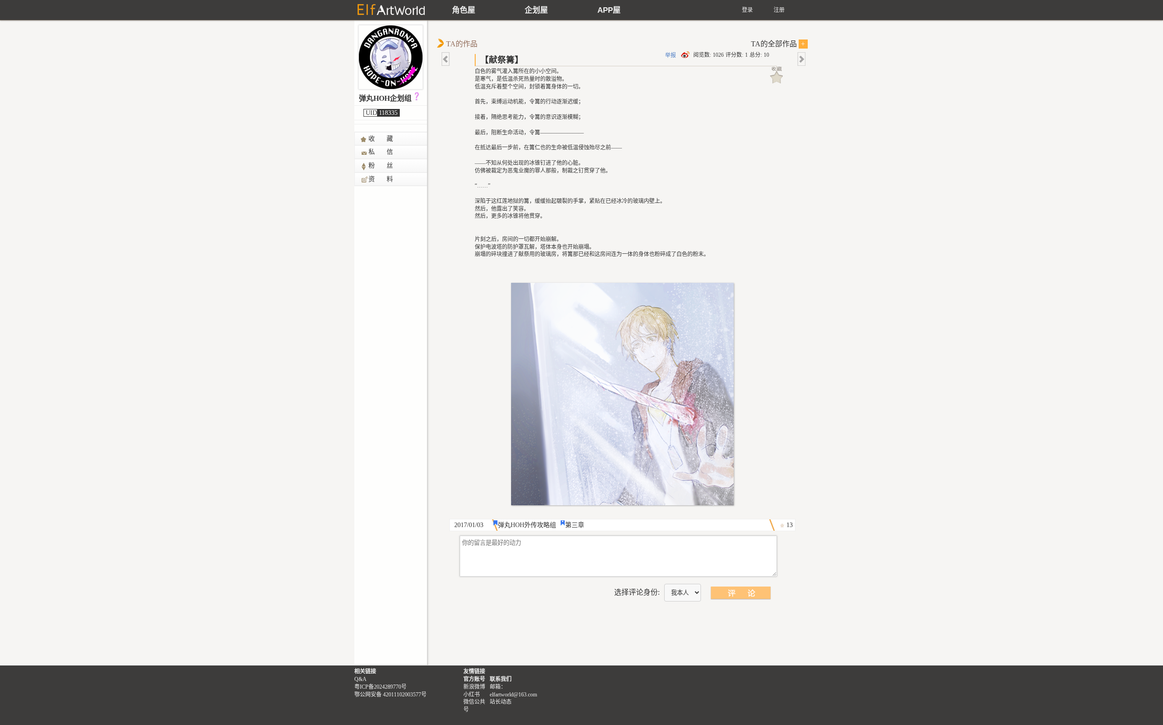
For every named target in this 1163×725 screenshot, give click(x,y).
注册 (779, 10)
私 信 (381, 151)
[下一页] (800, 59)
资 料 (381, 179)
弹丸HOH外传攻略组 (527, 525)
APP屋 (609, 10)
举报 (670, 55)
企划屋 (536, 10)
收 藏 (381, 138)
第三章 (574, 525)
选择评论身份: (637, 592)
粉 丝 (381, 165)
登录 (747, 10)
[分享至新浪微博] (686, 55)
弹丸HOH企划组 (385, 98)
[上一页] (446, 59)
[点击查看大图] (622, 394)
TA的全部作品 (778, 44)
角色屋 (463, 10)
